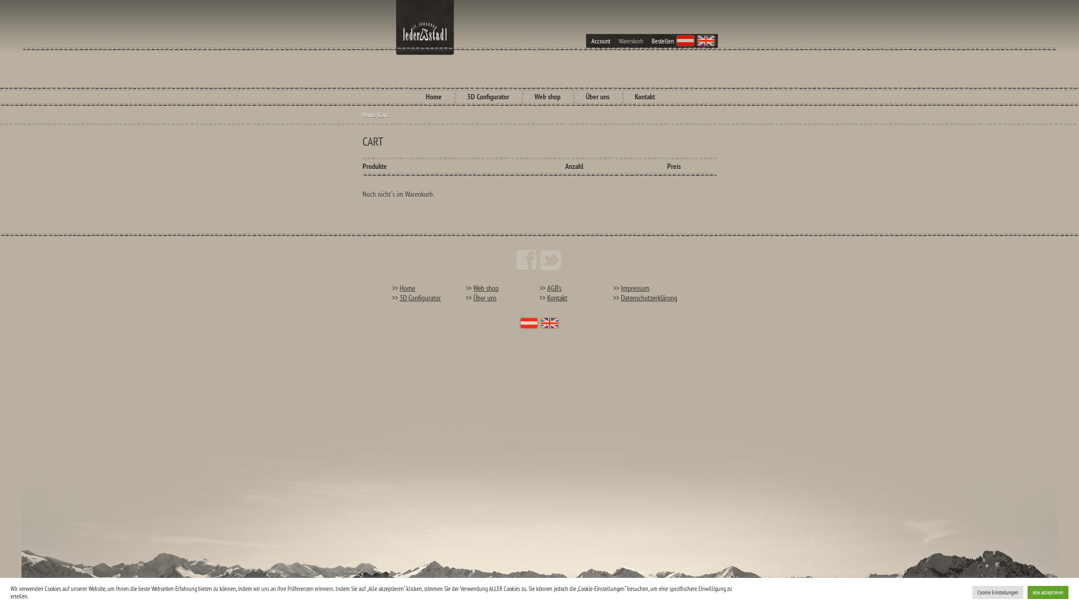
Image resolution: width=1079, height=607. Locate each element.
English (706, 41)
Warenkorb (631, 41)
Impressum (635, 288)
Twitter (551, 260)
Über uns (597, 97)
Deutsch (685, 41)
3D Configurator (488, 97)
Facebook (526, 260)
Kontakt (645, 97)
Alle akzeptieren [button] (1048, 592)
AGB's (554, 288)
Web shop (547, 97)
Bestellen (663, 41)
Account (600, 41)
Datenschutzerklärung (649, 298)
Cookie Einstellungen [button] (997, 592)
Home (434, 97)
